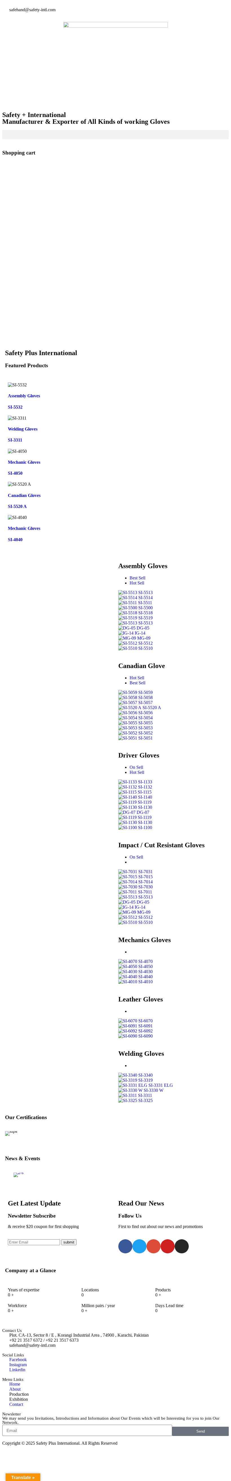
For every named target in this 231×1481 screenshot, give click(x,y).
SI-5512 (145, 643)
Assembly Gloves (24, 395)
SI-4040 (15, 539)
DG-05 (143, 628)
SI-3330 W (153, 1090)
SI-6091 (145, 1025)
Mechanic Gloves (24, 462)
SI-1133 (145, 781)
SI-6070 (145, 1020)
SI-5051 (145, 738)
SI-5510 (145, 648)
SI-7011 (145, 892)
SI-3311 (15, 440)
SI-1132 (145, 787)
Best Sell (137, 577)
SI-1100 (145, 827)
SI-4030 (145, 971)
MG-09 (143, 638)
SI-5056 (145, 712)
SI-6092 (145, 1031)
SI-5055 (145, 722)
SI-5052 (145, 733)
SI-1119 (145, 802)
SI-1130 (145, 807)
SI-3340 (145, 1075)
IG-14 (140, 633)
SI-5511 (145, 602)
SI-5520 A (17, 506)
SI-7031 (145, 871)
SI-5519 (145, 617)
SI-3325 (145, 1100)
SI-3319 (145, 1080)
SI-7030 (145, 886)
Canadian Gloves (24, 495)
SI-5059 (145, 692)
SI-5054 (145, 717)
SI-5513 (145, 592)
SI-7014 (145, 881)
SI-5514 (145, 597)
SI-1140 (145, 797)
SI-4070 (145, 961)
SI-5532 (15, 407)
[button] (115, 134)
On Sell (136, 767)
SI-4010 (145, 981)
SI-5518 (145, 612)
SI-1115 (145, 792)
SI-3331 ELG (160, 1085)
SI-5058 (145, 697)
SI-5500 (145, 607)
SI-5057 (145, 702)
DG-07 (143, 812)
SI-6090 (145, 1036)
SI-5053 (145, 727)
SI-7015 (145, 876)
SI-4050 (15, 473)
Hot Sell (137, 583)
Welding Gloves (22, 429)
